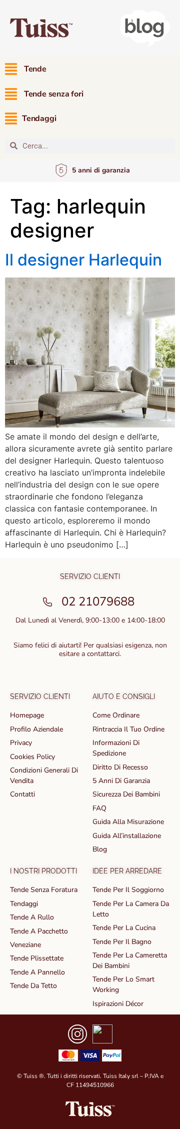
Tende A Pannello (37, 972)
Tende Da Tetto (33, 985)
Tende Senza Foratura (44, 889)
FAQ (99, 808)
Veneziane (25, 945)
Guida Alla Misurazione (128, 821)
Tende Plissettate (37, 958)
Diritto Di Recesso (120, 767)
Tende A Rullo (32, 917)
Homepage (27, 715)
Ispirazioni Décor (118, 1003)
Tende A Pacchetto (39, 931)
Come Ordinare (116, 715)
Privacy (21, 743)
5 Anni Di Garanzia (121, 781)
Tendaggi (24, 903)
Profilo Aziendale (36, 729)
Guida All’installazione (126, 835)
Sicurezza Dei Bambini (126, 794)
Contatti (22, 794)
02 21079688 (98, 602)
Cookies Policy (32, 757)
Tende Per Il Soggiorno (128, 889)
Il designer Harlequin (83, 260)
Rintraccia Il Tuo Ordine (128, 729)
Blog (99, 849)
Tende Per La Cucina (124, 927)
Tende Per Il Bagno (122, 941)
